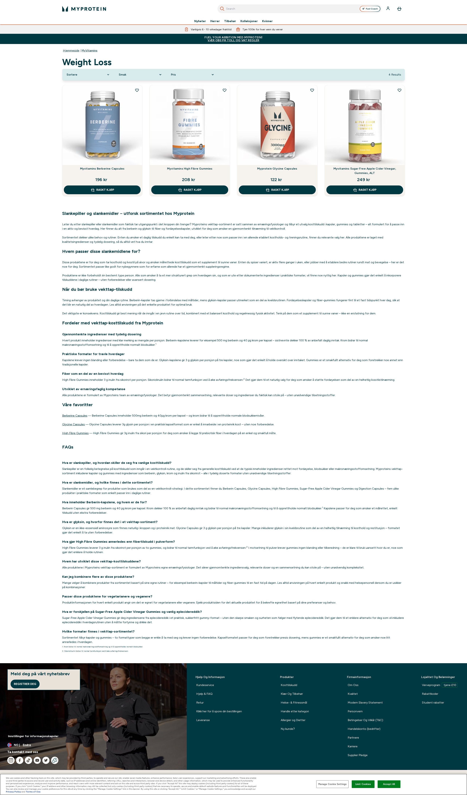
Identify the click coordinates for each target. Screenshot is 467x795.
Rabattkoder (430, 693)
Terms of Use (33, 791)
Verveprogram (439, 685)
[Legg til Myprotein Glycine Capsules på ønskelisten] (312, 90)
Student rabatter (433, 702)
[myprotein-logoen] (84, 9)
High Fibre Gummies (75, 433)
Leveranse (203, 720)
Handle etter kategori (295, 711)
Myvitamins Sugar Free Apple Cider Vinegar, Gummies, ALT (364, 171)
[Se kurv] (399, 9)
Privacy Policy (13, 791)
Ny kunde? (288, 728)
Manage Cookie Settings (332, 784)
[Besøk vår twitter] (46, 760)
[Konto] (388, 8)
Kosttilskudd (289, 685)
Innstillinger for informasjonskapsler (33, 736)
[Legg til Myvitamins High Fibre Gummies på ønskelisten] (224, 90)
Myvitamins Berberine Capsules (102, 168)
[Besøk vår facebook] (19, 760)
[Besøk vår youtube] (37, 760)
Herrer (215, 21)
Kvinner (267, 21)
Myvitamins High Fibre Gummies (190, 168)
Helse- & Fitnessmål (294, 702)
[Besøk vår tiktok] (28, 760)
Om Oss (353, 685)
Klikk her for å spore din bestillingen (219, 711)
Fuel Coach (372, 8)
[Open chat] (54, 760)
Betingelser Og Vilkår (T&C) (365, 720)
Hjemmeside (71, 50)
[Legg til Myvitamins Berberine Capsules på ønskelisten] (137, 90)
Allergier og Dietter (293, 720)
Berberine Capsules (74, 415)
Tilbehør (230, 21)
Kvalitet (353, 693)
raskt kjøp (105, 189)
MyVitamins (89, 50)
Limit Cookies (363, 784)
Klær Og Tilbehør (292, 693)
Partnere (353, 737)
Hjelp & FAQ (204, 693)
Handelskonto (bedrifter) (364, 728)
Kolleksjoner (249, 21)
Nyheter (200, 21)
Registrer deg (25, 683)
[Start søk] (222, 8)
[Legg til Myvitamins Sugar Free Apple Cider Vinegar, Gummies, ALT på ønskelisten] (399, 90)
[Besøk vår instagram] (11, 760)
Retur (200, 702)
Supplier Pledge (358, 755)
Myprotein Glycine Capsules (277, 168)
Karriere (353, 746)
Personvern (355, 711)
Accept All (389, 784)
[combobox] (299, 8)
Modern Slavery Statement (365, 702)
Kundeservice (205, 685)
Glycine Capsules (73, 424)
